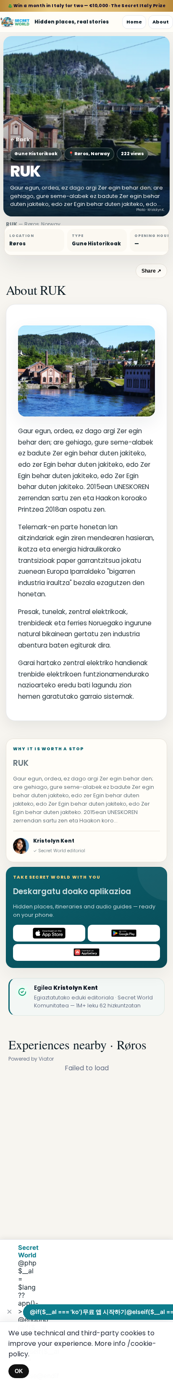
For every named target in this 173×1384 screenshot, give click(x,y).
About (160, 21)
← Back (20, 139)
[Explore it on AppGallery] (86, 952)
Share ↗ (151, 271)
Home (134, 21)
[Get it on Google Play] (124, 933)
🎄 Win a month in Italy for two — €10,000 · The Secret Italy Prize (87, 6)
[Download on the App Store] (49, 933)
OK (19, 1371)
